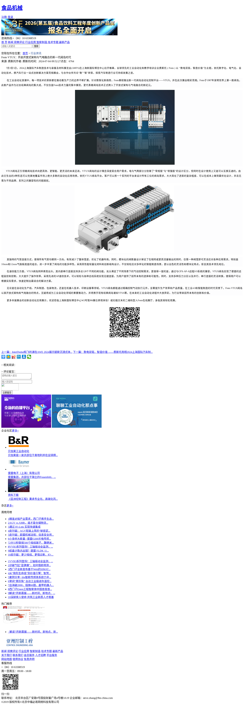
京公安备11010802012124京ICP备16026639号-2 (87, 702)
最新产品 (64, 42)
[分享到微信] (29, 357)
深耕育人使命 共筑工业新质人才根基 (31, 597)
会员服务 (29, 655)
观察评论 (19, 42)
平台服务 (51, 655)
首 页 (4, 42)
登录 (10, 17)
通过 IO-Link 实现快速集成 (24, 526)
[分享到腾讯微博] (19, 357)
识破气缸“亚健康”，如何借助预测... (29, 565)
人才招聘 (40, 655)
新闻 (11, 42)
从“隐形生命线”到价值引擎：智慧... (29, 573)
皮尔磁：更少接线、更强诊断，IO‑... (30, 554)
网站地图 (6, 659)
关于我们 (6, 655)
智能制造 (42, 42)
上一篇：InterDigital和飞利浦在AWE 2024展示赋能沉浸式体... (36, 352)
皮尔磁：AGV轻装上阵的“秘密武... (29, 530)
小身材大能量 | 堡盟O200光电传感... (29, 538)
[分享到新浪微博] (14, 357)
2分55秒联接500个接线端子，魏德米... (31, 542)
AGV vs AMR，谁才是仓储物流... (28, 522)
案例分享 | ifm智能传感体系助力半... (29, 577)
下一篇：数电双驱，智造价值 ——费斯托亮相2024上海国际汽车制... (113, 352)
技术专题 (53, 42)
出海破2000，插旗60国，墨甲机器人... (31, 585)
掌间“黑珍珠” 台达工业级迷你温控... (29, 581)
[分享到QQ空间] (8, 357)
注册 (4, 17)
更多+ (15, 430)
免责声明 (29, 659)
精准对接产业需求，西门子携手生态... (31, 518)
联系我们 (18, 655)
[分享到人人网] (24, 357)
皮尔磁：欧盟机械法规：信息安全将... (31, 534)
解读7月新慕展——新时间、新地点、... (31, 593)
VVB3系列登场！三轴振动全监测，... (30, 546)
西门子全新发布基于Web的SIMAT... (29, 569)
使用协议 (18, 659)
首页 (25, 53)
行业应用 (31, 42)
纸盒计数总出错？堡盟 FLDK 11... (28, 550)
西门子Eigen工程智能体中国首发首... (30, 589)
